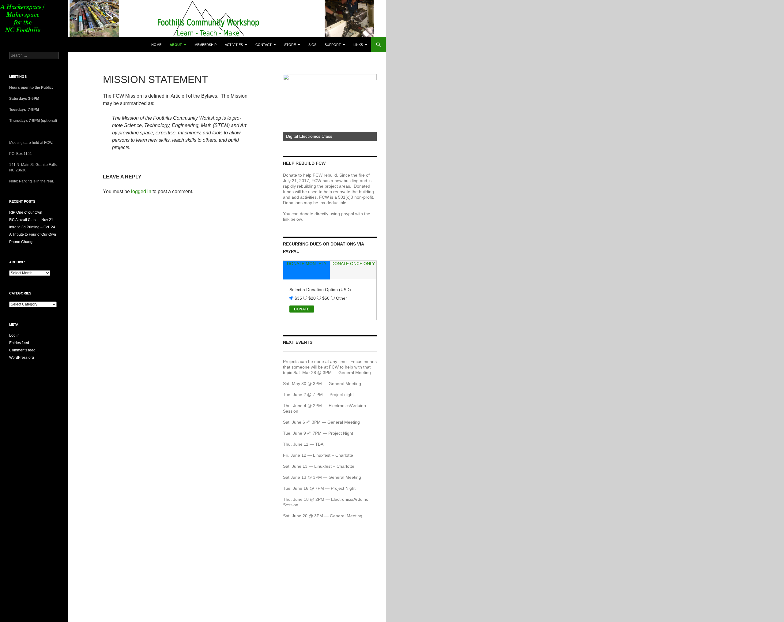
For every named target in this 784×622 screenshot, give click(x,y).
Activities (234, 45)
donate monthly (306, 263)
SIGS (312, 45)
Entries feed (19, 343)
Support (333, 45)
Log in (14, 335)
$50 (326, 298)
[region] (330, 107)
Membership (205, 45)
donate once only (353, 263)
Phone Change (22, 242)
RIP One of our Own (25, 212)
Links (358, 45)
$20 (312, 298)
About (176, 45)
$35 (299, 298)
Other (341, 298)
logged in (141, 191)
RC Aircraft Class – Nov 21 (31, 220)
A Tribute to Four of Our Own (32, 234)
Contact (263, 45)
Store (290, 45)
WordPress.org (21, 357)
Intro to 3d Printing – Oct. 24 (32, 227)
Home (156, 45)
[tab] (306, 270)
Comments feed (22, 350)
